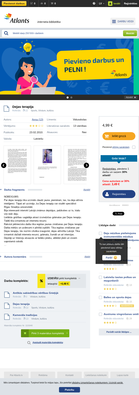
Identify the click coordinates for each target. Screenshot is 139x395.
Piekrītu (69, 389)
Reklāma (43, 375)
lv (100, 3)
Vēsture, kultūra (46, 110)
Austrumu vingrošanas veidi (121, 314)
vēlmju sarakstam (120, 147)
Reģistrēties (130, 3)
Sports (34, 110)
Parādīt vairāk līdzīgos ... (118, 332)
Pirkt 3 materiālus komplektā (47, 333)
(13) (37, 119)
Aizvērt (129, 97)
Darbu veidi (126, 21)
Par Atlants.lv (16, 375)
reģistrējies (109, 168)
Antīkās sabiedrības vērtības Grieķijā (35, 292)
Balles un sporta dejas (117, 297)
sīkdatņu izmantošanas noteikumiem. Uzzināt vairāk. (97, 382)
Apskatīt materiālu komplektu (48, 342)
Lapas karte (123, 375)
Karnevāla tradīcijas (25, 315)
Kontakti (69, 375)
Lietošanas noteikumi (96, 375)
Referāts (16, 110)
